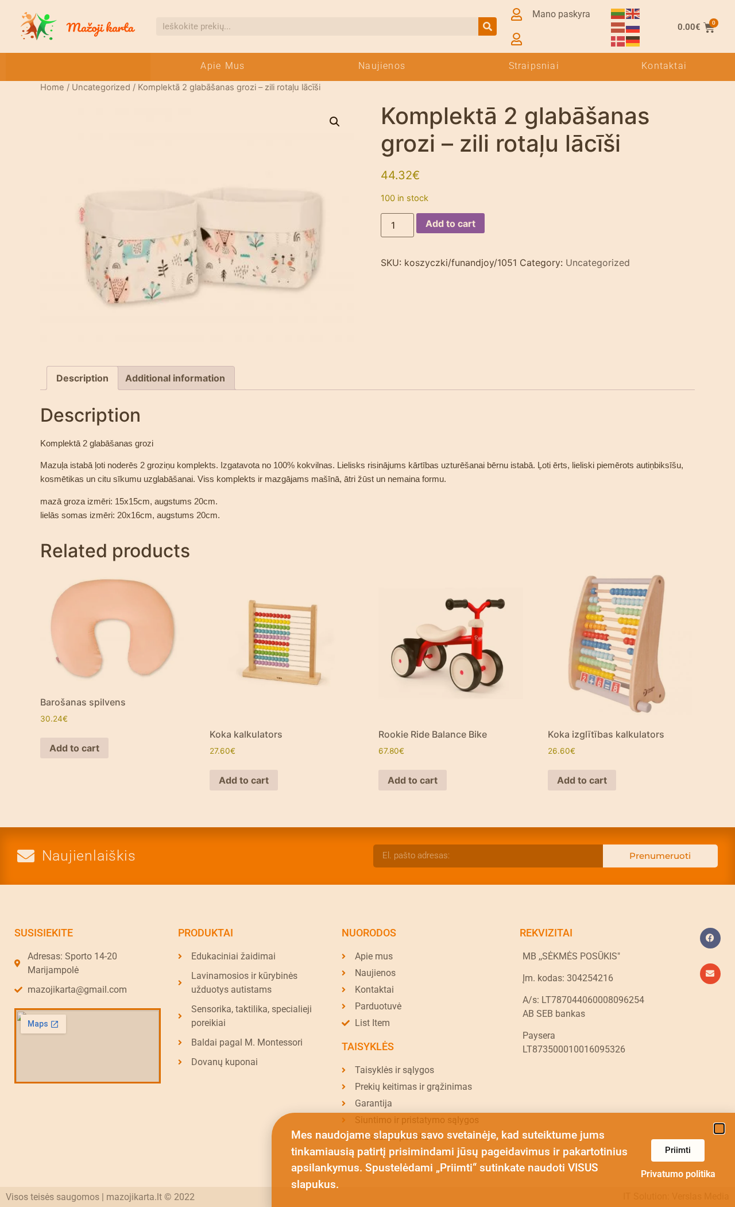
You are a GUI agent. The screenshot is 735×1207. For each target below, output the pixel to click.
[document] (367, 603)
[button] (719, 1128)
